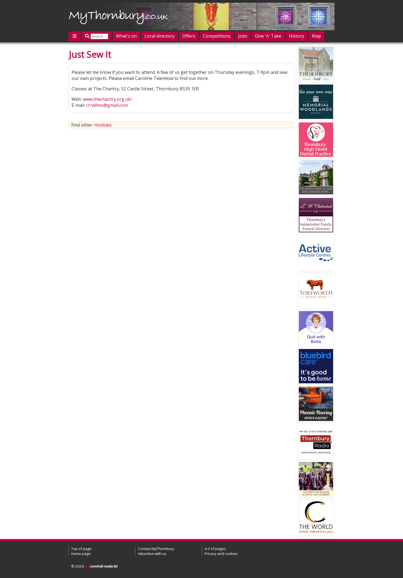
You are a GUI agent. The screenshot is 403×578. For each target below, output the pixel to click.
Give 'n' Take (268, 36)
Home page (81, 553)
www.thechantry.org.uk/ (107, 99)
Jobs (242, 36)
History (296, 36)
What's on (126, 36)
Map (316, 36)
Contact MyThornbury (156, 548)
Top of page (81, 548)
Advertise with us (152, 553)
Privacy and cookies (221, 553)
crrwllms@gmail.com (107, 105)
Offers (188, 36)
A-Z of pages (215, 548)
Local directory (159, 36)
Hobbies (103, 125)
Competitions (217, 36)
